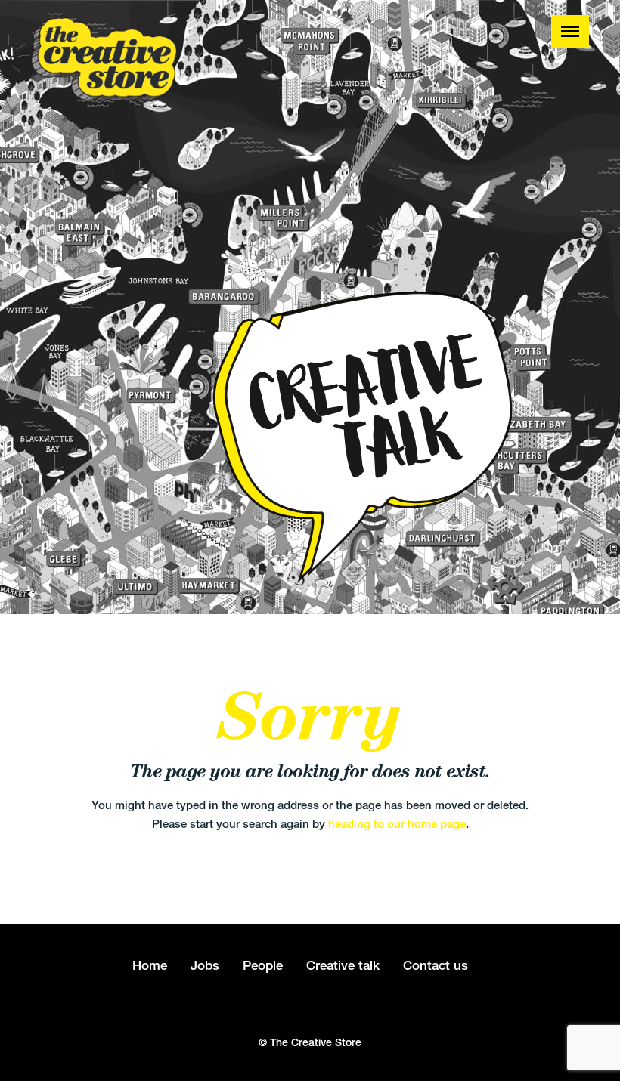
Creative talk (343, 965)
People (263, 965)
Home (149, 965)
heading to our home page (397, 823)
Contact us (435, 965)
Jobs (205, 965)
